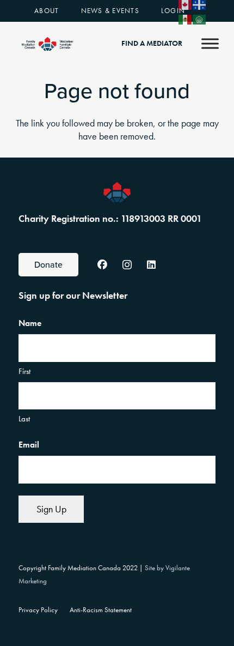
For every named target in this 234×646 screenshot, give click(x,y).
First (24, 371)
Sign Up (51, 509)
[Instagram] (127, 264)
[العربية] (200, 18)
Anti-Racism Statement (101, 610)
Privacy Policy (38, 610)
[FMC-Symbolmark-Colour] (117, 192)
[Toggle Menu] (210, 43)
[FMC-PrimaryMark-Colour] (47, 44)
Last (24, 418)
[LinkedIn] (151, 264)
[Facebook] (102, 264)
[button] (65, 11)
